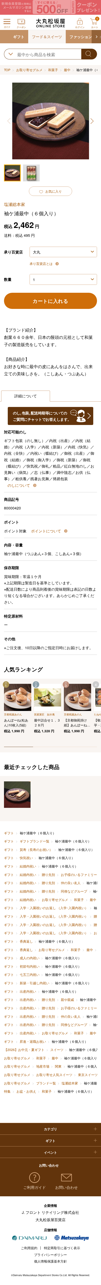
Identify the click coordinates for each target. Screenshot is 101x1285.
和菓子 (53, 69)
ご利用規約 (29, 1247)
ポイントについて (46, 531)
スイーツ (56, 1049)
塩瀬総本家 (70, 1083)
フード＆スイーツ (47, 36)
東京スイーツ (88, 1074)
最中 (67, 69)
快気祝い (26, 857)
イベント (50, 1152)
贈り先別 (48, 874)
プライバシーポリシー (50, 1254)
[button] (96, 36)
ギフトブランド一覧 (34, 841)
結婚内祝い (28, 866)
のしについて (19, 485)
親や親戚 (67, 999)
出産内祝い (28, 991)
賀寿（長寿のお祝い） (36, 849)
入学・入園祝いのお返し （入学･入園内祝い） (54, 907)
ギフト (18, 36)
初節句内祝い (29, 966)
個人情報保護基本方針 (50, 1261)
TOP (7, 69)
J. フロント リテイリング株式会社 (50, 1212)
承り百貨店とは (42, 263)
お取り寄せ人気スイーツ (54, 1074)
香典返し (26, 941)
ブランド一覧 (46, 1083)
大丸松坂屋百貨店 (50, 1219)
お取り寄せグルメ (29, 69)
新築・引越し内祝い (34, 983)
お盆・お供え (26, 1091)
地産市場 (42, 1066)
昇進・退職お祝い (33, 1041)
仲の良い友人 (71, 882)
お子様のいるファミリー (79, 874)
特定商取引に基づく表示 (62, 1247)
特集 (7, 1091)
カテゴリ (50, 1129)
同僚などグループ (74, 891)
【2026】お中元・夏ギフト (24, 1049)
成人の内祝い (29, 958)
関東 (58, 1066)
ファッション (81, 36)
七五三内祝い (29, 974)
